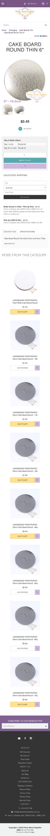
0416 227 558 (26, 808)
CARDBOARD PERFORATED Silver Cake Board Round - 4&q (25, 525)
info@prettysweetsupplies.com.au (26, 812)
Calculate (26, 197)
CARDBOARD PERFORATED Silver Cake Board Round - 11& (25, 413)
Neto (32, 832)
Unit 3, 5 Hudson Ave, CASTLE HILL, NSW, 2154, (26, 815)
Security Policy (25, 800)
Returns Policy (25, 789)
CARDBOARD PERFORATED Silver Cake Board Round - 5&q (25, 581)
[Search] (46, 25)
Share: (37, 36)
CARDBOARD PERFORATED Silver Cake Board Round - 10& (25, 357)
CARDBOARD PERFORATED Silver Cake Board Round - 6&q (25, 638)
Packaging (13, 30)
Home (4, 30)
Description (10, 231)
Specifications (27, 231)
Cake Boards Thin (26, 30)
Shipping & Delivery (25, 785)
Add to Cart (26, 160)
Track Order (25, 759)
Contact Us (25, 778)
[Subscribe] (45, 726)
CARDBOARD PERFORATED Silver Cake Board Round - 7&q (25, 694)
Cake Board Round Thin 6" (14, 32)
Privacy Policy (25, 796)
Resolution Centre (25, 763)
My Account (32, 3)
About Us (25, 770)
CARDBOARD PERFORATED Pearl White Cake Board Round (25, 301)
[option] (25, 80)
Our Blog (25, 774)
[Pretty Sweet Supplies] (25, 13)
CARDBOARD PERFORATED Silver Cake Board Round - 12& (25, 469)
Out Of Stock (22, 368)
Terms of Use (25, 793)
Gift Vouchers (25, 752)
